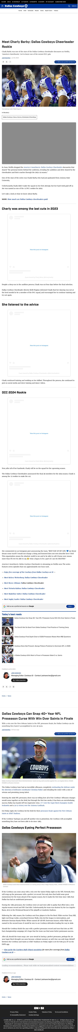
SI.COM (4, 2)
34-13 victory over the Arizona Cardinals (29, 805)
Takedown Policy (47, 1012)
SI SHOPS (41, 2)
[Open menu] (3, 6)
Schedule (30, 10)
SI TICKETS (24, 2)
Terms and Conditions (61, 1012)
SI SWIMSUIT (16, 2)
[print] (13, 686)
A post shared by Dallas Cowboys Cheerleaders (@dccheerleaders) (39, 373)
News (9, 696)
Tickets (56, 10)
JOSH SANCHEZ (16, 673)
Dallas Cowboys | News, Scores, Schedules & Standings (19, 117)
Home (20, 10)
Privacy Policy (14, 1012)
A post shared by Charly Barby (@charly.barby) (39, 277)
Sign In (74, 6)
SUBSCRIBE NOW (60, 2)
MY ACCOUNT (50, 2)
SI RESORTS (33, 2)
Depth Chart (48, 10)
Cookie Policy (33, 1012)
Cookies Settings (34, 1015)
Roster (37, 10)
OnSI (24, 10)
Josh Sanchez (6, 58)
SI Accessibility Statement (18, 1015)
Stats (42, 10)
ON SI (9, 2)
